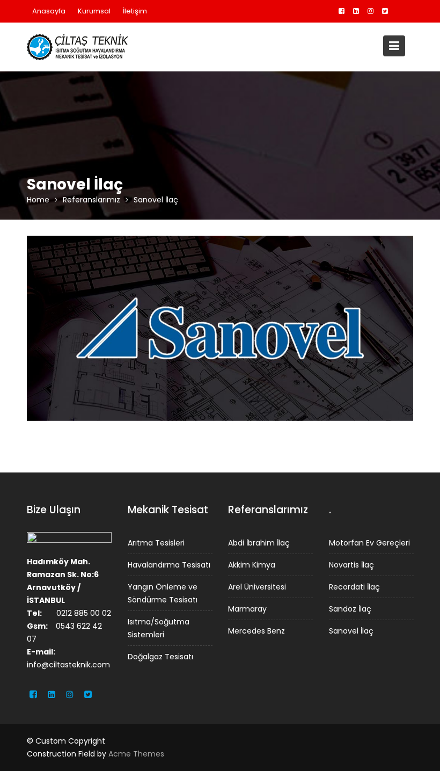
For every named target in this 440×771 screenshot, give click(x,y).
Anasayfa (48, 11)
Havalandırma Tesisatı (169, 564)
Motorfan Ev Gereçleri (369, 542)
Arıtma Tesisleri (156, 542)
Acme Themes (136, 753)
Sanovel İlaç (351, 630)
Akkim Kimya (251, 564)
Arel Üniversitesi (257, 586)
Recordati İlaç (354, 586)
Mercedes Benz (256, 630)
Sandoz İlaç (350, 608)
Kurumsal (94, 11)
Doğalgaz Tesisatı (160, 656)
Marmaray (247, 608)
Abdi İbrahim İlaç (259, 542)
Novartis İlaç (351, 564)
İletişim (135, 11)
